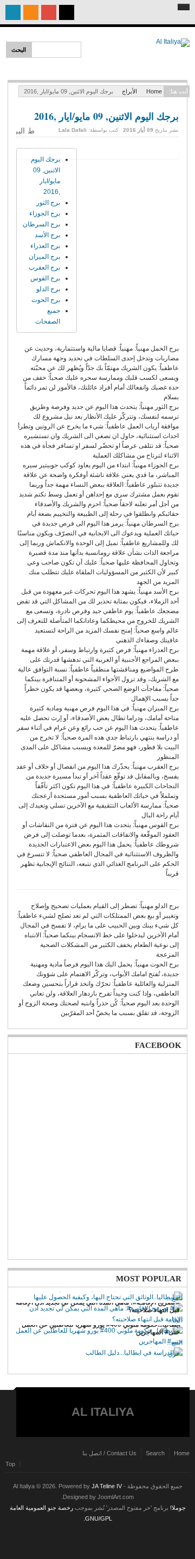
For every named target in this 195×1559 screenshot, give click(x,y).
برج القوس (45, 278)
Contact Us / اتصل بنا (109, 1453)
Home (154, 91)
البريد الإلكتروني (20, 130)
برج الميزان (44, 256)
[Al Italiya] (157, 53)
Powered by (97, 1540)
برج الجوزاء (44, 213)
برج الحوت (45, 300)
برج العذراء (45, 246)
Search (155, 1453)
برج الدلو (48, 289)
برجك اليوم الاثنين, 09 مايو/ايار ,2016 (106, 116)
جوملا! (178, 1507)
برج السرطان (41, 224)
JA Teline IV (107, 1486)
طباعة (32, 130)
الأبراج (129, 91)
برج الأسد (47, 235)
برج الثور (48, 202)
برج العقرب (44, 267)
